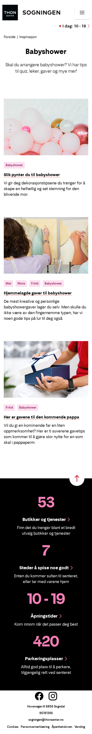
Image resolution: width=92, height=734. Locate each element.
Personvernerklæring (35, 727)
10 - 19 (74, 26)
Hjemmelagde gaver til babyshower (38, 293)
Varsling (80, 727)
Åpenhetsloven (62, 727)
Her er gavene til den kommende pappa (41, 417)
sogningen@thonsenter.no (46, 719)
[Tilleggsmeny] (82, 12)
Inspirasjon (28, 37)
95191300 (46, 713)
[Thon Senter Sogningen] (31, 12)
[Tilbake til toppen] (76, 478)
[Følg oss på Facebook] (39, 696)
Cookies (12, 727)
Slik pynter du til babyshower (32, 174)
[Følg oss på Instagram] (53, 696)
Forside (10, 37)
